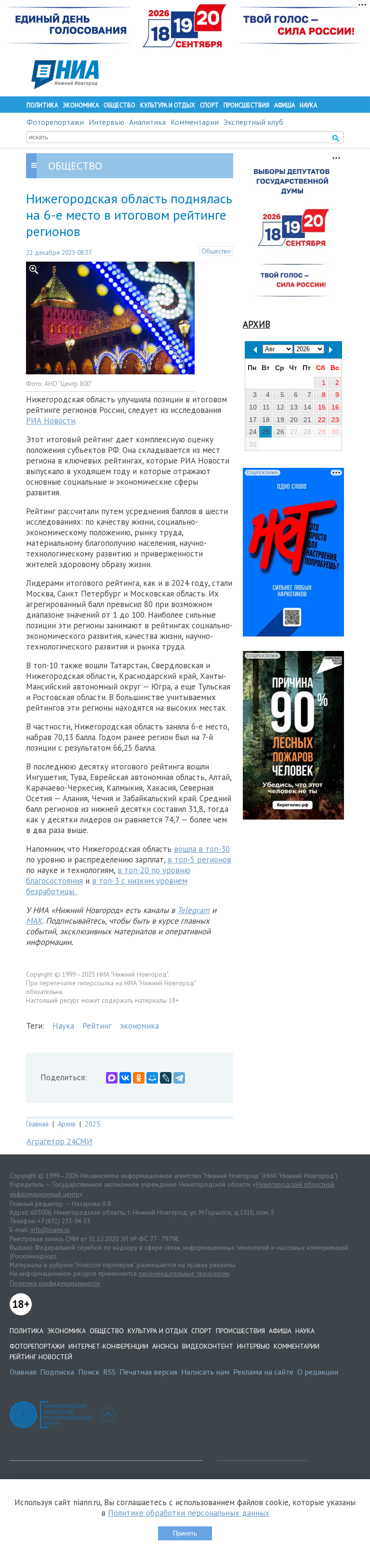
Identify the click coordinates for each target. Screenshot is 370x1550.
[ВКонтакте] (125, 1078)
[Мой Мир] (152, 1078)
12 (280, 407)
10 (253, 407)
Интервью (106, 122)
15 (322, 407)
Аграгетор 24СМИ (59, 1141)
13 (294, 407)
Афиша (284, 105)
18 (266, 420)
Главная (37, 1123)
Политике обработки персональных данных (188, 1513)
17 (253, 420)
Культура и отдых (167, 105)
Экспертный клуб (253, 122)
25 (266, 432)
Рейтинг (97, 1025)
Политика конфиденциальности (55, 1283)
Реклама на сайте (263, 1372)
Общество (119, 105)
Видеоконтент (207, 1346)
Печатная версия (148, 1372)
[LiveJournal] (166, 1078)
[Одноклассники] (139, 1078)
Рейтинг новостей (41, 1356)
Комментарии (195, 122)
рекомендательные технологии (184, 1273)
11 (266, 407)
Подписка (57, 1372)
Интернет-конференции (108, 1346)
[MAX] (112, 1078)
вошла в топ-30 (202, 849)
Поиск (88, 1372)
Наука (308, 105)
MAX (34, 920)
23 (335, 420)
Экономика (81, 105)
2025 (92, 1123)
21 (307, 420)
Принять (185, 1533)
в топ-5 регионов (199, 859)
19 (280, 420)
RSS (109, 1372)
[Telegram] (179, 1078)
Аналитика (147, 122)
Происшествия (246, 105)
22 (322, 420)
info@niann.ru (50, 1229)
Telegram (193, 910)
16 (335, 407)
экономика (139, 1025)
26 (280, 432)
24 (253, 432)
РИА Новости (50, 420)
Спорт (209, 105)
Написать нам (205, 1372)
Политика (42, 105)
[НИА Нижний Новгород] (65, 86)
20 (294, 420)
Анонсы (165, 1346)
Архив (67, 1123)
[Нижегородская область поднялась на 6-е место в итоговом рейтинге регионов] (110, 371)
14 (307, 407)
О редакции (317, 1372)
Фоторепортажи (55, 122)
